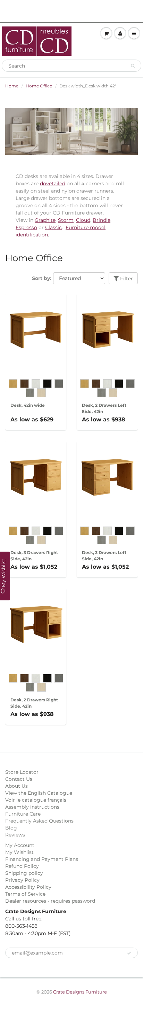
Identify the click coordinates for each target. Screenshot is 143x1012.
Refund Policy (22, 866)
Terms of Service (25, 894)
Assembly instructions (32, 807)
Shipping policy (24, 873)
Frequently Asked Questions (39, 821)
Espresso (26, 227)
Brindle (101, 220)
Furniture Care (23, 814)
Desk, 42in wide (27, 405)
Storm (66, 220)
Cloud (83, 220)
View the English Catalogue (38, 793)
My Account (19, 845)
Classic (53, 227)
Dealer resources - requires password (50, 901)
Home (11, 85)
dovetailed (52, 183)
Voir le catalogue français (35, 800)
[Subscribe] (129, 953)
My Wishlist (19, 852)
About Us (16, 786)
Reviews (15, 835)
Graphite (45, 220)
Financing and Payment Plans (41, 859)
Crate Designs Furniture (80, 992)
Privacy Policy (22, 880)
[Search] (133, 65)
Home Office (39, 85)
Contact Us (18, 779)
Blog (11, 828)
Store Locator (22, 772)
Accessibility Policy (28, 887)
